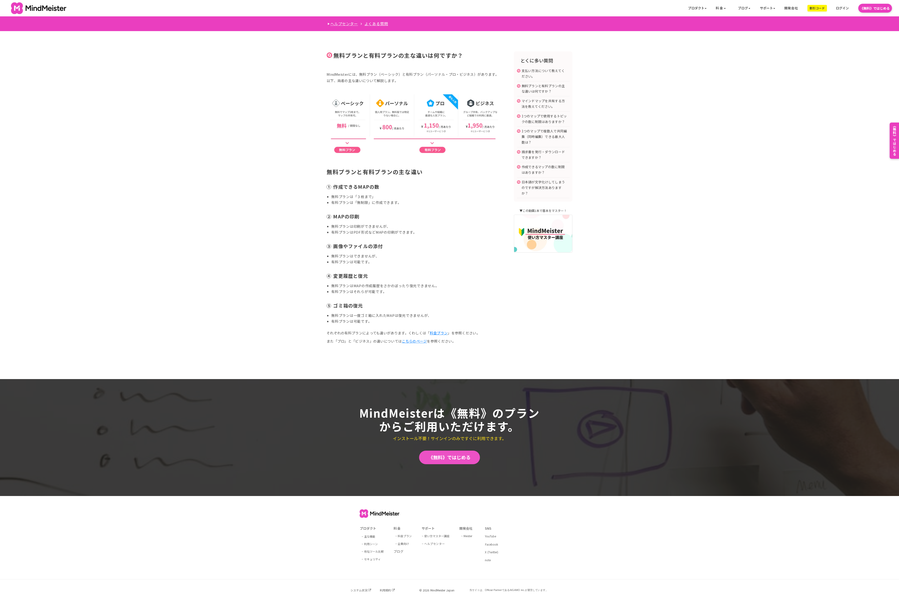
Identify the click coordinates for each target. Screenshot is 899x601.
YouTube (490, 536)
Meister (468, 536)
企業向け (403, 544)
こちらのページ (414, 341)
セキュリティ (372, 559)
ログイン (842, 8)
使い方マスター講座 (437, 536)
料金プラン (439, 332)
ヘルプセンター (344, 23)
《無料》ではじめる (875, 8)
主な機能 (369, 536)
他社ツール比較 (374, 551)
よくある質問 (376, 23)
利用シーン (371, 544)
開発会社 (791, 8)
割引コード (817, 8)
